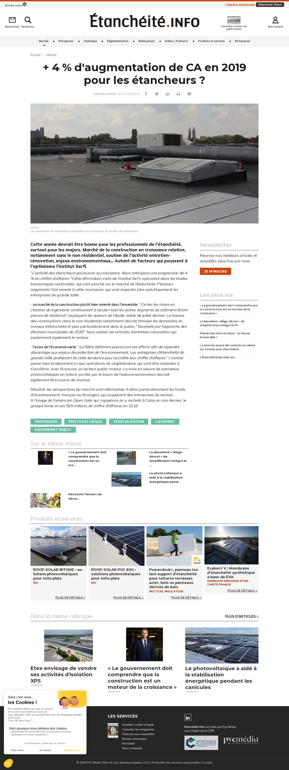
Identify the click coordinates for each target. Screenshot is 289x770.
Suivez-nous (14, 5)
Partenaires (242, 41)
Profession (46, 422)
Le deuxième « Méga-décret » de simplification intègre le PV (222, 323)
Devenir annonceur (134, 739)
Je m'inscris (215, 271)
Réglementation (117, 41)
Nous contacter (132, 748)
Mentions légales (131, 762)
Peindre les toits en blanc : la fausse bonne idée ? (225, 335)
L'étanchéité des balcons (217, 357)
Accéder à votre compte (138, 724)
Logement (165, 422)
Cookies (207, 762)
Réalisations (146, 41)
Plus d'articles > (242, 616)
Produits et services (211, 41)
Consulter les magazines (138, 729)
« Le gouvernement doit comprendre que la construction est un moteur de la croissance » (229, 309)
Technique (90, 41)
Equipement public (53, 430)
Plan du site (110, 762)
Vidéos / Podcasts (176, 41)
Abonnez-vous (270, 4)
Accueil (35, 54)
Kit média (128, 743)
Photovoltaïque (85, 422)
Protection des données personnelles (176, 762)
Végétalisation (128, 422)
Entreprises (66, 41)
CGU (147, 762)
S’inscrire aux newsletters (138, 734)
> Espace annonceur (240, 4)
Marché (43, 41)
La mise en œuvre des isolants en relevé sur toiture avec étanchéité (227, 347)
